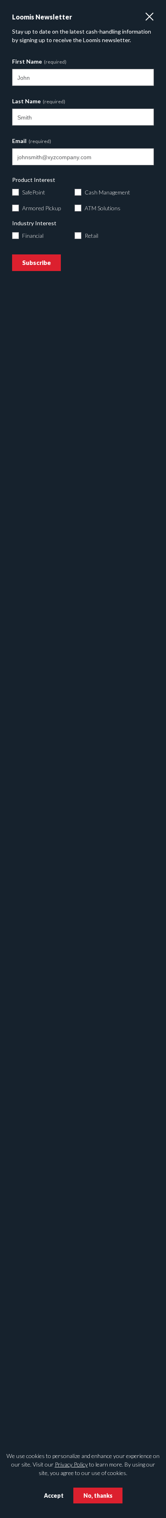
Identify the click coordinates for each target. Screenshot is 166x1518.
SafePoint (33, 192)
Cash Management (107, 192)
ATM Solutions (102, 208)
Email (19, 140)
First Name (27, 61)
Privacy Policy (71, 1464)
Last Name (26, 101)
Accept (54, 1495)
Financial (33, 235)
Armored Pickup (41, 208)
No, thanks (97, 1495)
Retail (91, 235)
